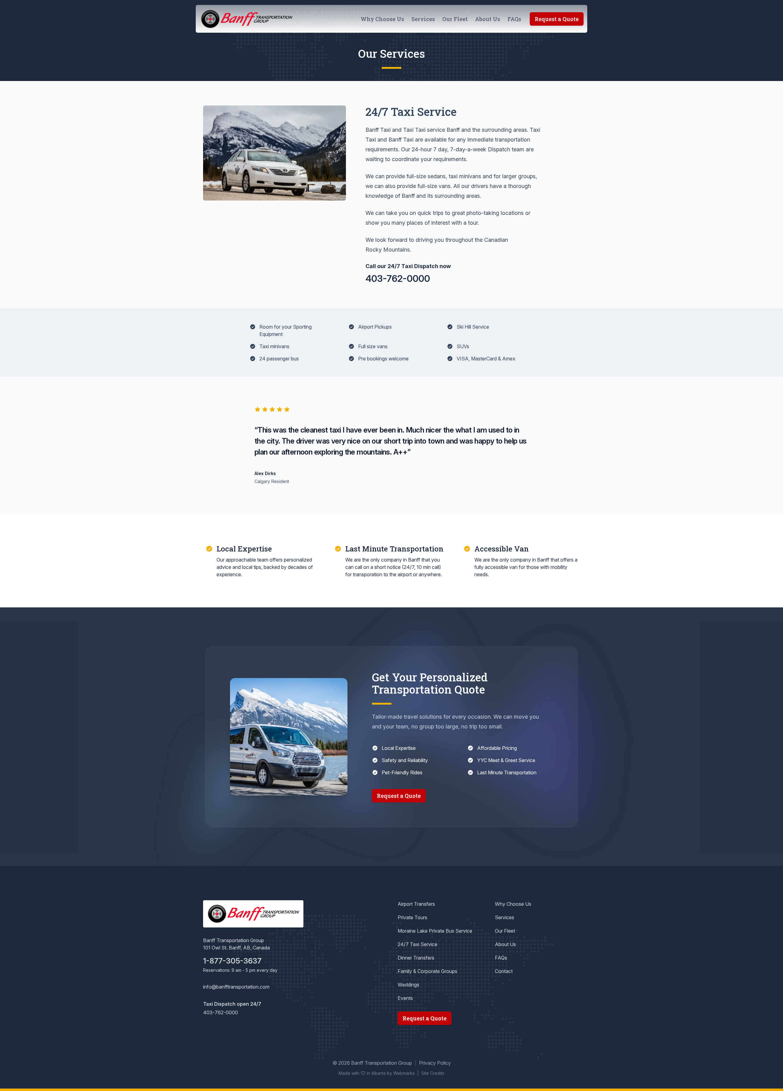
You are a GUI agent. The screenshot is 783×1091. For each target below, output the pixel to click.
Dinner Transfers (416, 958)
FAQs (514, 19)
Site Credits (432, 1073)
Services (423, 19)
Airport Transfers (416, 904)
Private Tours (412, 917)
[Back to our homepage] (246, 19)
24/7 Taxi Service (417, 944)
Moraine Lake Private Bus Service (435, 931)
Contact (504, 971)
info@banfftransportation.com (236, 987)
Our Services (391, 53)
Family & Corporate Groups (427, 971)
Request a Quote (557, 19)
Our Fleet (455, 19)
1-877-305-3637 (232, 960)
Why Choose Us (382, 19)
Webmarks (404, 1073)
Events (405, 998)
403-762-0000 (398, 278)
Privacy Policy (435, 1063)
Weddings (408, 985)
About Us (487, 19)
